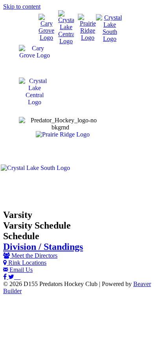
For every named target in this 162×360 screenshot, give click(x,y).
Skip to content (21, 6)
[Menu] (81, 198)
